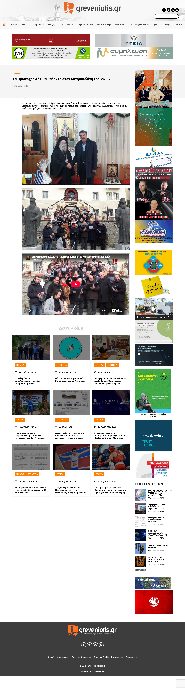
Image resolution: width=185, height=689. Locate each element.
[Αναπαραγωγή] (138, 317)
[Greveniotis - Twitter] (168, 10)
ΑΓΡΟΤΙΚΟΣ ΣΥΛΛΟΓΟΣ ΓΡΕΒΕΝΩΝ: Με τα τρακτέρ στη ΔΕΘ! (157, 493)
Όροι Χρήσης (63, 657)
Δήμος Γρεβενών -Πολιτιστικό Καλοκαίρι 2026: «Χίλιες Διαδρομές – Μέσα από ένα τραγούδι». (69, 435)
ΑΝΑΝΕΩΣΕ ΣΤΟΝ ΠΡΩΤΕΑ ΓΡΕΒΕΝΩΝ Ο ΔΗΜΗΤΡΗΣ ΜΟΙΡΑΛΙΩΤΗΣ (157, 560)
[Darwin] (98, 671)
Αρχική (51, 657)
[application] (154, 309)
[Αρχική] (4, 25)
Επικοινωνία (131, 657)
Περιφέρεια (62, 365)
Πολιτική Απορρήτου (81, 657)
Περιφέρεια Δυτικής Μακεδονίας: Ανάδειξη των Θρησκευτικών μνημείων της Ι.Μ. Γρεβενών (110, 381)
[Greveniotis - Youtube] (173, 10)
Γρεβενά (20, 365)
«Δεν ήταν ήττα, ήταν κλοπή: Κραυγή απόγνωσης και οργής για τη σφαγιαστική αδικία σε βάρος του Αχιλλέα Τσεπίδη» (110, 490)
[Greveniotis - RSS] (177, 10)
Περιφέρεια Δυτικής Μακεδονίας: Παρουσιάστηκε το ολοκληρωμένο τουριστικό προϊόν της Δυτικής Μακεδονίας (158, 507)
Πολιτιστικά (62, 420)
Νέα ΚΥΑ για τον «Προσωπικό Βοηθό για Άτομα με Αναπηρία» (70, 379)
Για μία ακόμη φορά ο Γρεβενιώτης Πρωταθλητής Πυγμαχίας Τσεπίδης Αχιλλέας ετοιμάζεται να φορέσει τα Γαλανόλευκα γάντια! (29, 435)
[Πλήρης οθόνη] (169, 317)
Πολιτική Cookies (102, 657)
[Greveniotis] (92, 8)
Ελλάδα (99, 420)
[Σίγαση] (165, 317)
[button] (154, 309)
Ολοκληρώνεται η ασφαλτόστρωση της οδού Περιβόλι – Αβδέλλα (27, 381)
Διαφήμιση (118, 657)
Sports (19, 420)
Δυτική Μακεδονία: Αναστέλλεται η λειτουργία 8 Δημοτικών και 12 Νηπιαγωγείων (31, 490)
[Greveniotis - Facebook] (164, 10)
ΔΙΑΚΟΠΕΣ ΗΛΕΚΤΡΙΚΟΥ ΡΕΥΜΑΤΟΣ (158, 546)
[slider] (151, 317)
